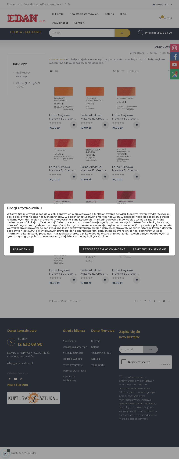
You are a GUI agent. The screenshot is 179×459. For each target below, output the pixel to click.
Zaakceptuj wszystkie (149, 249)
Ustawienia (21, 249)
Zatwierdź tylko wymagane (104, 249)
